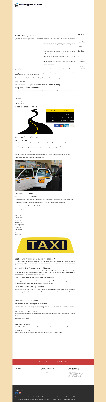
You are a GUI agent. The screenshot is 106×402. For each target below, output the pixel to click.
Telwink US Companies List (85, 68)
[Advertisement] (53, 21)
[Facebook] (16, 394)
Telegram (73, 399)
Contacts (81, 66)
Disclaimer (81, 59)
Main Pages (81, 37)
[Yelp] (20, 394)
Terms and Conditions (83, 64)
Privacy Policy (82, 61)
